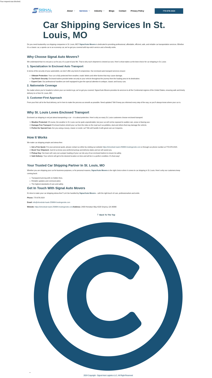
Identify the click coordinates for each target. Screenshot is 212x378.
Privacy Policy (137, 11)
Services (83, 11)
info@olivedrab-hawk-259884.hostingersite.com (51, 202)
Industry (98, 11)
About (70, 11)
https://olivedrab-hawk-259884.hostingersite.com (122, 147)
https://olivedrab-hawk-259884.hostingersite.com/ (54, 207)
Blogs (111, 11)
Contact (122, 11)
